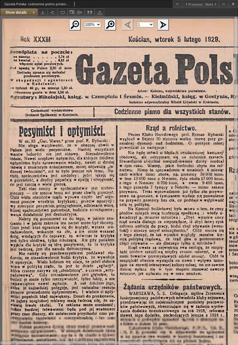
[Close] (233, 4)
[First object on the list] (177, 4)
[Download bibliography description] (79, 12)
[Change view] (71, 12)
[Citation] (90, 12)
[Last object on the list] (223, 4)
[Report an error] (99, 12)
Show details (16, 12)
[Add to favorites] (63, 12)
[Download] (43, 12)
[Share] (52, 12)
